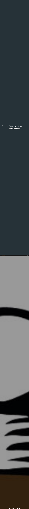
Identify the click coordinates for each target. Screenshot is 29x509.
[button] (27, 255)
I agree (11, 128)
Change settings (16, 128)
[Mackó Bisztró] (7, 255)
